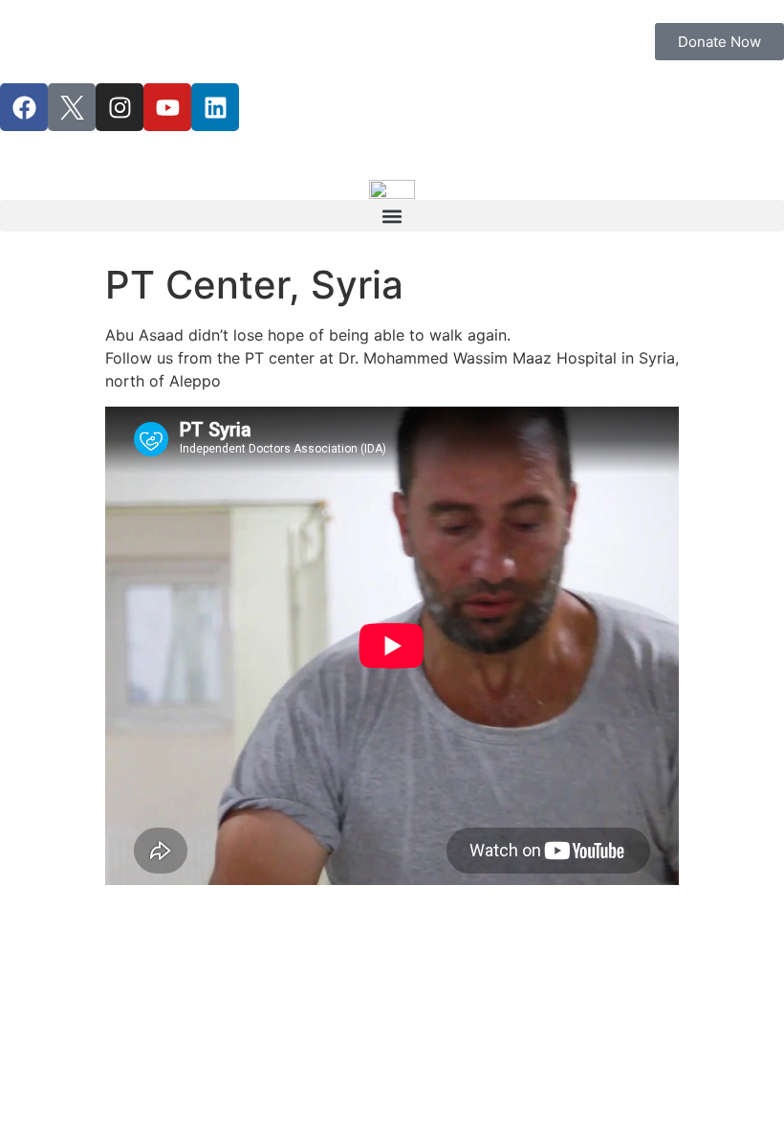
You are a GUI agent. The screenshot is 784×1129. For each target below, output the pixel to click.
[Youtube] (167, 107)
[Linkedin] (215, 107)
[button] (392, 216)
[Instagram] (119, 107)
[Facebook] (24, 107)
